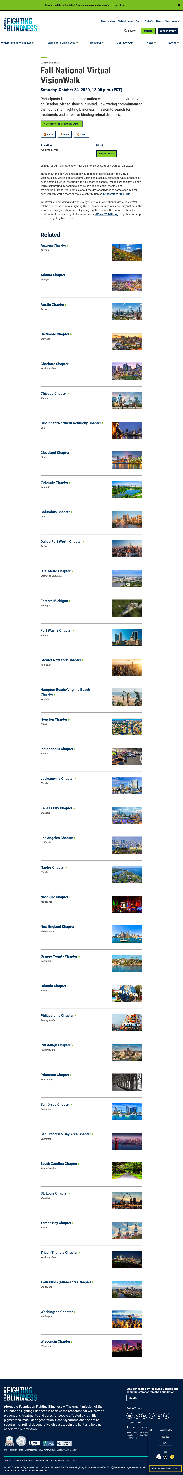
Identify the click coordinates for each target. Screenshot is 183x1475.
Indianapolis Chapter (57, 749)
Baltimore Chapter (55, 334)
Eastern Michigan (54, 601)
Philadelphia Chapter (57, 1016)
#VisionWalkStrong (106, 214)
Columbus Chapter (55, 512)
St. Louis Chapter (54, 1193)
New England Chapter (57, 927)
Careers (17, 1460)
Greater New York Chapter (61, 660)
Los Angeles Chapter (57, 838)
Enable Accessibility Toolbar (165, 1468)
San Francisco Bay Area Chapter (66, 1134)
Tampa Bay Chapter (56, 1223)
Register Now (105, 153)
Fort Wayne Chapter (56, 630)
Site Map (70, 1460)
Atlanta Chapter (53, 275)
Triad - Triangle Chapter (59, 1253)
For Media (28, 1460)
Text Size (165, 1437)
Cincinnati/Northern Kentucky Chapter (71, 423)
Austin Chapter (52, 305)
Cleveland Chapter (55, 453)
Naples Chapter (53, 867)
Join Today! (120, 5)
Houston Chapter (54, 719)
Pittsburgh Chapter (55, 1045)
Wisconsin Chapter (55, 1341)
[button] (130, 31)
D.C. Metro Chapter (55, 571)
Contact (7, 1460)
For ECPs (149, 21)
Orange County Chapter (59, 956)
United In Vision (108, 21)
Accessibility (42, 1460)
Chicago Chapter (54, 393)
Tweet (83, 134)
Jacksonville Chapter (57, 779)
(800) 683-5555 (136, 1422)
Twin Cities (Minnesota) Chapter (66, 1282)
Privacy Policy (57, 1460)
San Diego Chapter (55, 1104)
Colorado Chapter (54, 482)
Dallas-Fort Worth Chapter (61, 542)
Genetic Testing (135, 21)
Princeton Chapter (55, 1075)
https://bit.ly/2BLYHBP (116, 194)
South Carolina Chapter (59, 1164)
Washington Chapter (57, 1312)
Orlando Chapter (53, 986)
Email (50, 134)
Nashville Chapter (54, 897)
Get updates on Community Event (61, 124)
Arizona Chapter (53, 245)
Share (66, 135)
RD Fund (122, 21)
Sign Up (133, 1398)
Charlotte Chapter (54, 364)
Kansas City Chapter (56, 808)
